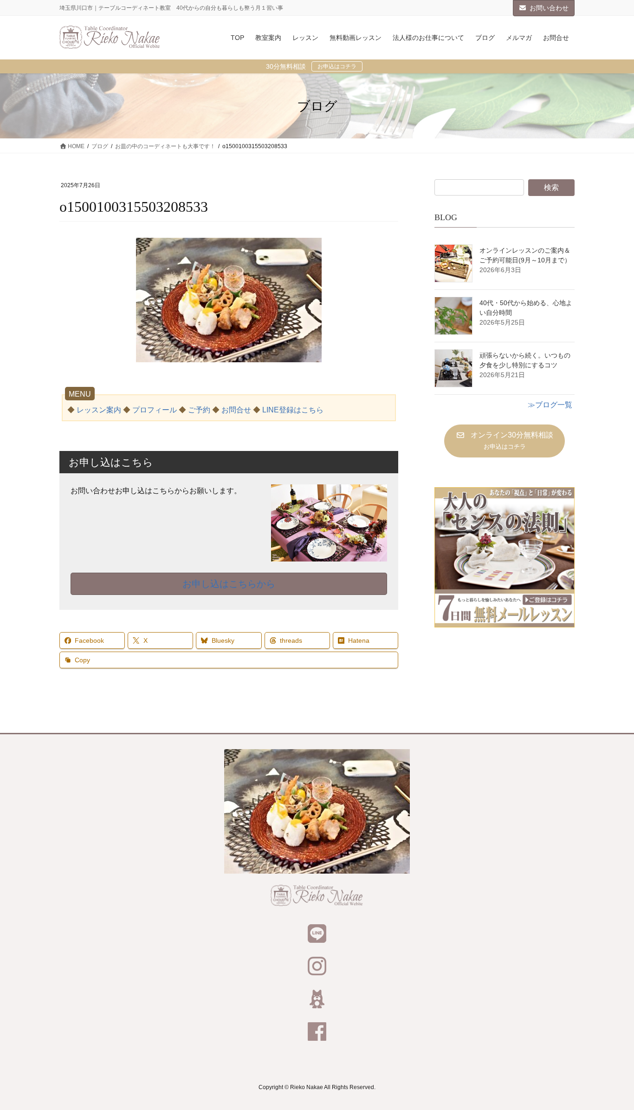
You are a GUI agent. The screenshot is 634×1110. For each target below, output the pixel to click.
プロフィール (154, 410)
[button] (504, 440)
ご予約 (199, 410)
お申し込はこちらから (228, 584)
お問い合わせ (549, 8)
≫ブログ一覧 (550, 405)
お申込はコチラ (336, 66)
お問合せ (236, 410)
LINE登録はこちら (292, 410)
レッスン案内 (99, 410)
